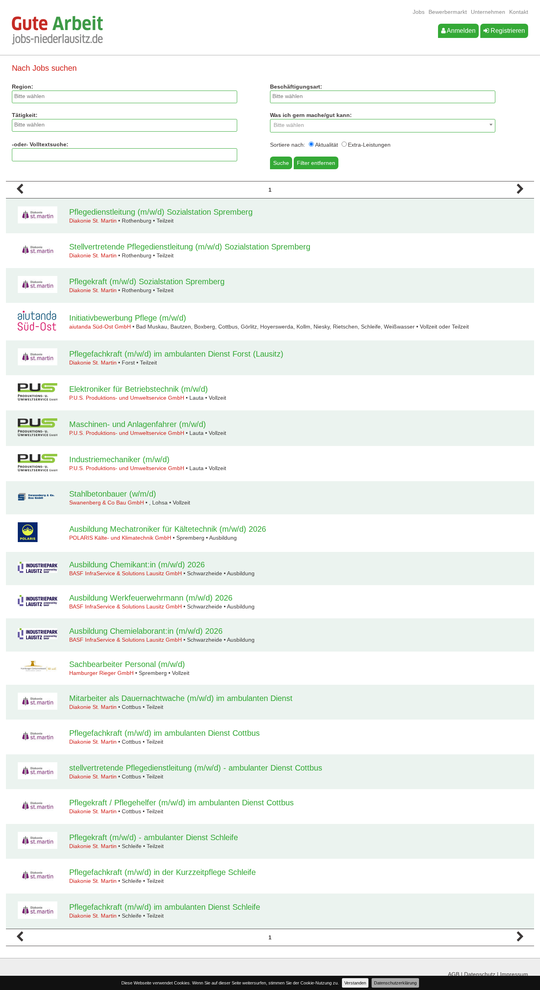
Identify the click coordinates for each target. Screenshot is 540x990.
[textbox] (126, 96)
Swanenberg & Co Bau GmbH (106, 502)
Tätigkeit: (25, 115)
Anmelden (461, 30)
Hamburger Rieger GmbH (101, 673)
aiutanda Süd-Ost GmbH (100, 326)
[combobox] (124, 97)
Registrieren (507, 30)
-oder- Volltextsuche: (40, 144)
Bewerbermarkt (448, 12)
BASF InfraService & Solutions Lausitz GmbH (125, 573)
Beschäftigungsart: (296, 86)
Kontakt (518, 12)
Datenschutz (479, 974)
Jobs (419, 12)
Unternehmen (488, 12)
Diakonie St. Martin (93, 220)
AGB (453, 974)
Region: (22, 86)
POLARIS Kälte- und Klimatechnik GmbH (120, 538)
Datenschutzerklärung (395, 983)
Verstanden (355, 983)
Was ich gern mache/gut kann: (311, 115)
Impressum (514, 974)
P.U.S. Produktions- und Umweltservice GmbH (126, 398)
